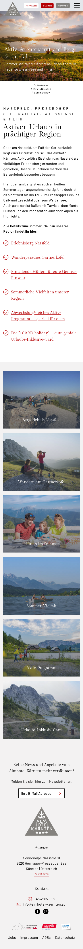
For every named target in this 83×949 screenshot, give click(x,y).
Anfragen (31, 5)
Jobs (12, 937)
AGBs (46, 937)
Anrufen (63, 5)
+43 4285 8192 (44, 899)
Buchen (47, 5)
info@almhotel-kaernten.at (44, 904)
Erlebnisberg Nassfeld (30, 243)
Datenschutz (65, 937)
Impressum (29, 937)
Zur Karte (41, 874)
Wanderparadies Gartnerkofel (37, 257)
